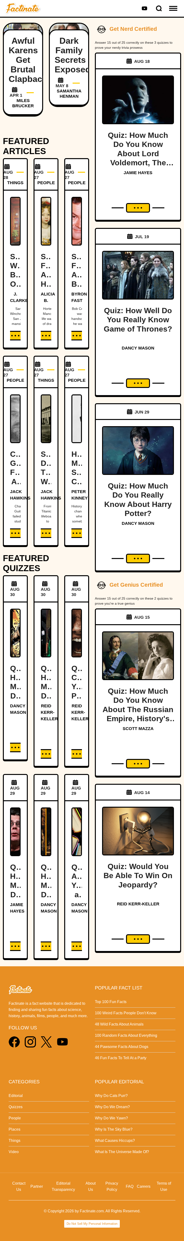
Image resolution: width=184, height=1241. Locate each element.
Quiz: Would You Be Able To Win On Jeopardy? (138, 875)
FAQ (129, 1186)
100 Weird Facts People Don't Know (125, 1013)
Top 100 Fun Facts (110, 1002)
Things (14, 1141)
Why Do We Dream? (112, 1107)
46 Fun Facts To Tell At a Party (120, 1058)
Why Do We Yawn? (111, 1118)
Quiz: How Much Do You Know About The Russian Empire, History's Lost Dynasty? (138, 709)
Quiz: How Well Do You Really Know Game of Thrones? (138, 319)
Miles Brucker (23, 103)
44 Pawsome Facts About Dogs (121, 1047)
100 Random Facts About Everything (126, 1035)
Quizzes (16, 1107)
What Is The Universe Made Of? (122, 1152)
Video (14, 1152)
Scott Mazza (138, 728)
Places (14, 1129)
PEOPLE (46, 182)
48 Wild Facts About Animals (119, 1024)
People (15, 1118)
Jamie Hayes (138, 172)
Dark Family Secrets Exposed (73, 55)
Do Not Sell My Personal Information (92, 1223)
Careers (143, 1186)
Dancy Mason (138, 348)
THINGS (15, 182)
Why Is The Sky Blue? (113, 1129)
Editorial (16, 1096)
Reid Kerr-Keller (49, 712)
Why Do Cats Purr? (111, 1096)
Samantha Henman (69, 94)
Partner (36, 1186)
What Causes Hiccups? (115, 1141)
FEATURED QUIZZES (26, 563)
